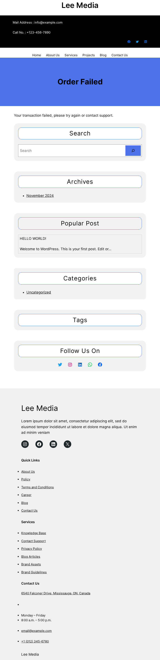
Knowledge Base (33, 533)
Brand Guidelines (34, 572)
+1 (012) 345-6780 (35, 641)
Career (26, 495)
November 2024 (40, 196)
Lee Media (80, 5)
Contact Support (33, 541)
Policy (25, 479)
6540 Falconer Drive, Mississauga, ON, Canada (55, 593)
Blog (24, 503)
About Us (28, 472)
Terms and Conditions (37, 487)
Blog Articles (30, 557)
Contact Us (29, 510)
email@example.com (36, 631)
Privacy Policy (31, 549)
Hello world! (33, 238)
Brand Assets (31, 564)
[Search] (133, 150)
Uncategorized (38, 292)
